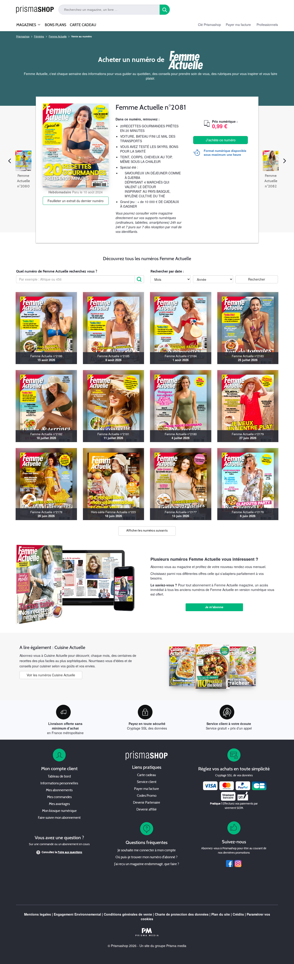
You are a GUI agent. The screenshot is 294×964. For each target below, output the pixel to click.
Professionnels (267, 24)
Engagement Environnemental (77, 914)
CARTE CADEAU (83, 25)
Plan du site (220, 914)
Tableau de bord (59, 776)
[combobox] (109, 10)
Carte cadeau (146, 775)
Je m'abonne (214, 607)
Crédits (238, 914)
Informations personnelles (59, 783)
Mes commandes (59, 797)
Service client (146, 782)
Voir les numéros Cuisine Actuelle (51, 675)
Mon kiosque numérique (59, 811)
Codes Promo (146, 796)
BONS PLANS (55, 25)
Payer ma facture (238, 24)
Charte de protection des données (182, 914)
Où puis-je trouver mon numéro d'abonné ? (147, 857)
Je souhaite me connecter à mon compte (147, 850)
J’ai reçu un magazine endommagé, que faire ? (146, 864)
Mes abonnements (59, 790)
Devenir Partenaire (146, 803)
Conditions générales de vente (128, 914)
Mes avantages (59, 804)
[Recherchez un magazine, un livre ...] (165, 10)
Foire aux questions (70, 852)
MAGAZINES (26, 25)
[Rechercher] (139, 279)
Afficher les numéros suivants (147, 530)
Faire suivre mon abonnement (59, 818)
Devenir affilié (146, 809)
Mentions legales (37, 914)
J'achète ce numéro (220, 139)
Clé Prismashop (209, 24)
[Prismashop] (35, 10)
